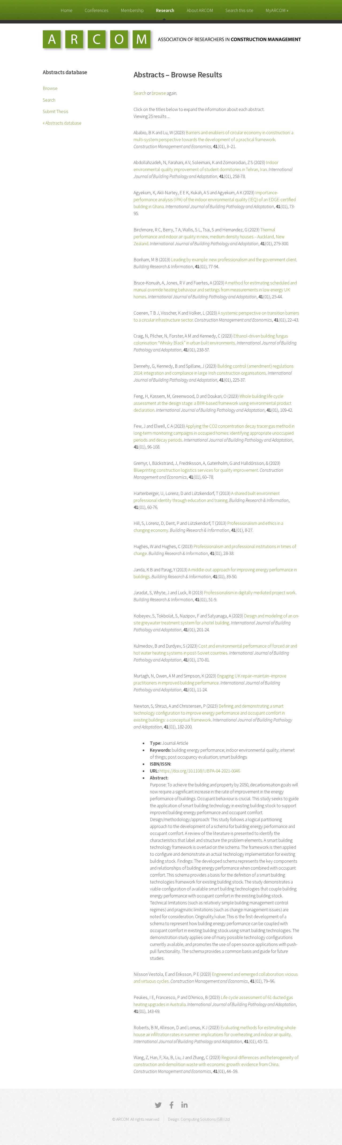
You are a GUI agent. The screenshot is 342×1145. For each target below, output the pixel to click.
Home (66, 10)
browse (159, 93)
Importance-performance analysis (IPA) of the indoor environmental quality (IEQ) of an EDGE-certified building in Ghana (215, 199)
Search (49, 100)
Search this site (239, 10)
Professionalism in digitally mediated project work (250, 593)
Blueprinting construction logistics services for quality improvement (196, 470)
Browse (50, 88)
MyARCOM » (277, 10)
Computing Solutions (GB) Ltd (205, 1119)
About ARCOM (200, 10)
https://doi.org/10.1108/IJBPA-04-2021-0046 (200, 771)
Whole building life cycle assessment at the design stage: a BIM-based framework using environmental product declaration (213, 403)
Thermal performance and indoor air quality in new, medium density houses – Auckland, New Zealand (209, 237)
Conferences (96, 10)
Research (165, 10)
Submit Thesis (55, 111)
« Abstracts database (62, 123)
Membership (132, 10)
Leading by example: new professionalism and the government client (233, 260)
